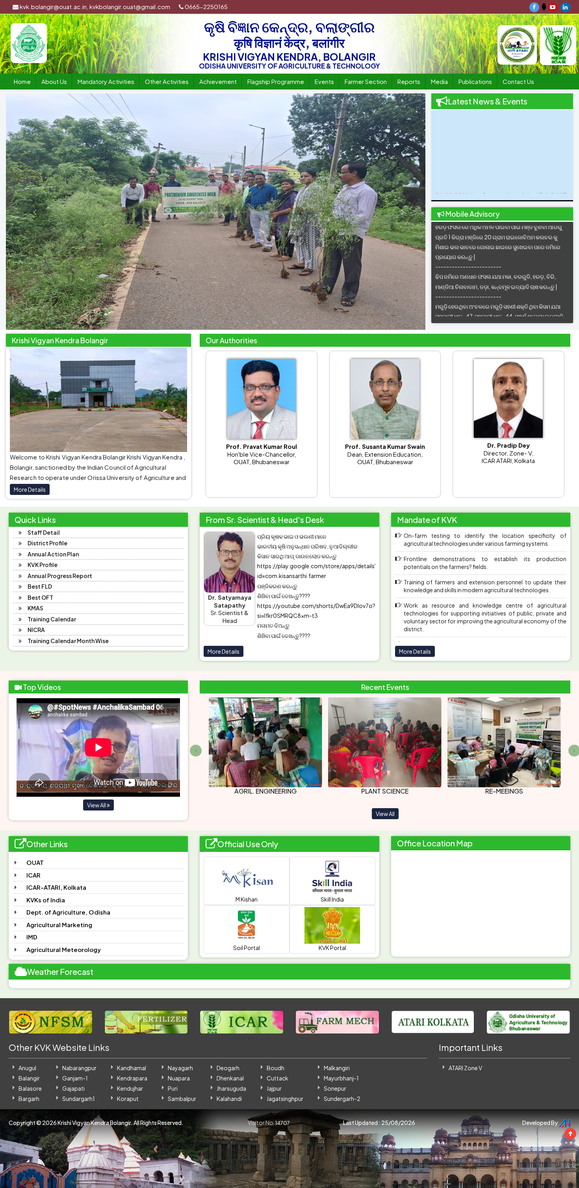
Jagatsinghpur (285, 1098)
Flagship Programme (275, 81)
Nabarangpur (79, 1067)
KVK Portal (332, 947)
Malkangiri (337, 1067)
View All (97, 805)
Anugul (27, 1067)
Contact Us (518, 81)
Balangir (29, 1078)
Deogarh (228, 1067)
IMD (31, 937)
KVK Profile (43, 564)
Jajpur (274, 1088)
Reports (408, 81)
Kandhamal (131, 1067)
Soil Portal (246, 947)
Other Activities (167, 81)
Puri (173, 1088)
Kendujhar (130, 1088)
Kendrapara (132, 1078)
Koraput (128, 1098)
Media (439, 81)
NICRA (36, 629)
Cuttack (277, 1078)
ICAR (33, 875)
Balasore (30, 1088)
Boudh (275, 1067)
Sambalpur (182, 1098)
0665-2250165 (206, 6)
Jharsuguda (231, 1088)
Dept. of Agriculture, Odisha (68, 912)
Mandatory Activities (106, 81)
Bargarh (29, 1098)
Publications (475, 81)
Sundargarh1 (78, 1098)
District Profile (47, 543)
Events (324, 81)
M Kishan (247, 899)
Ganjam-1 (75, 1078)
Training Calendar (52, 619)
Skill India (332, 899)
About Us (54, 81)
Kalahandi (229, 1098)
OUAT (35, 862)
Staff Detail (44, 532)
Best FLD (40, 586)
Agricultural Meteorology (63, 949)
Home (22, 81)
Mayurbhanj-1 (341, 1078)
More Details (30, 489)
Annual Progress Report (60, 575)
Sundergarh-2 (342, 1098)
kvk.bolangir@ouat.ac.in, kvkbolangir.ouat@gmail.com (94, 6)
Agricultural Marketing (59, 924)
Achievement (218, 81)
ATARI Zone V (465, 1067)
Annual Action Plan (53, 554)
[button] (27, 211)
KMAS (35, 608)
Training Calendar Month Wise (68, 640)
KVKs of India (45, 900)
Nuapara (179, 1078)
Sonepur (335, 1088)
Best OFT (40, 597)
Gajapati (73, 1088)
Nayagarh (180, 1067)
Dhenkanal (230, 1078)
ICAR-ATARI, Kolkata (56, 887)
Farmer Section (366, 81)
